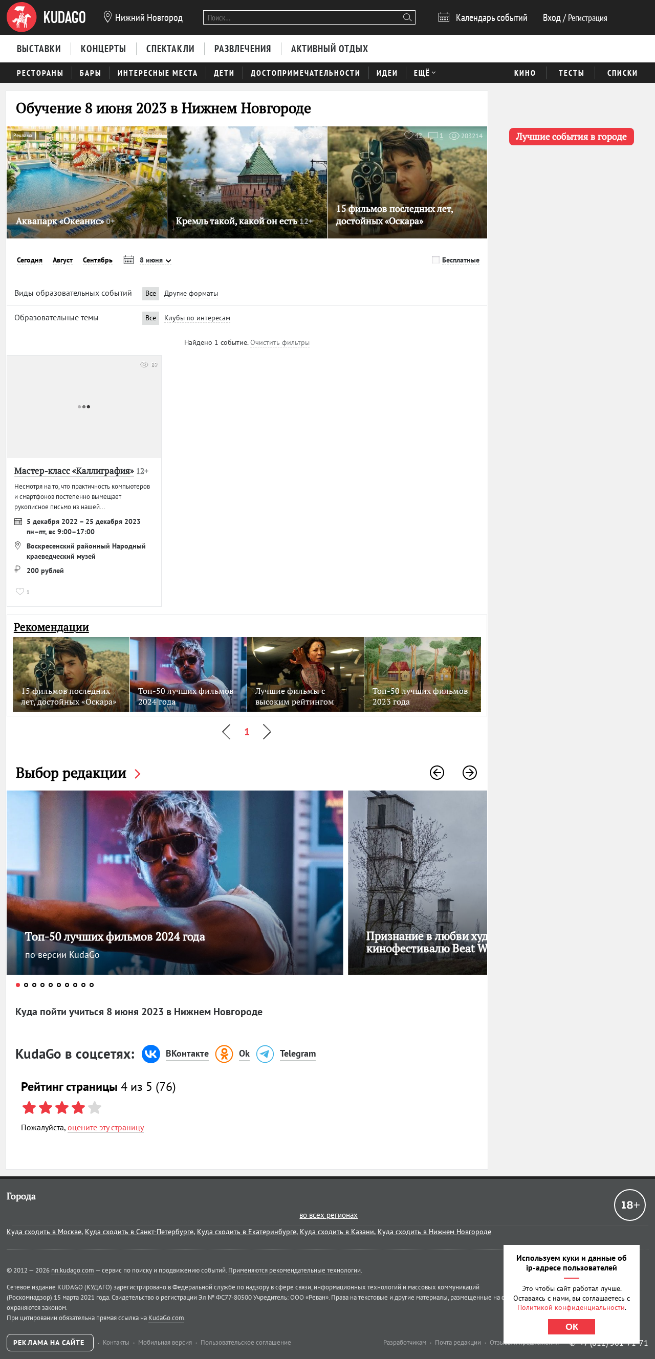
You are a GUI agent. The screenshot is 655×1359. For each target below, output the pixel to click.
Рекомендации (51, 627)
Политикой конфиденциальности (571, 1307)
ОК (571, 1327)
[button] (437, 772)
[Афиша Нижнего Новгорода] (46, 17)
